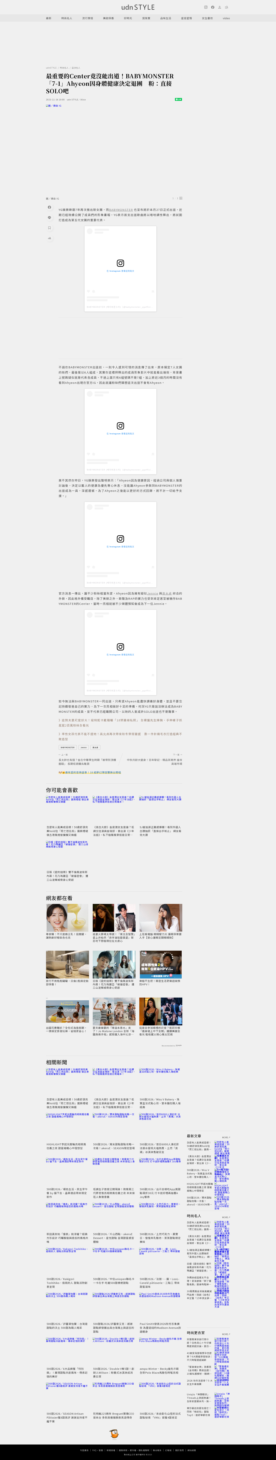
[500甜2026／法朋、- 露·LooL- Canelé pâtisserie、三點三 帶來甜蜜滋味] (160, 1262)
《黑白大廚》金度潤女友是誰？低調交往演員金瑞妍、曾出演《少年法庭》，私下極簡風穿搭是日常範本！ (113, 833)
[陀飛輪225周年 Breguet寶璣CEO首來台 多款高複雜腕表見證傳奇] (114, 1396)
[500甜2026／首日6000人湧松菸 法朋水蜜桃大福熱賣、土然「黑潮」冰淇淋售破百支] (160, 1127)
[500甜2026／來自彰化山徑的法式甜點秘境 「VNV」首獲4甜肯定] (160, 1396)
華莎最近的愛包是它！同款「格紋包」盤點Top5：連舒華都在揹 (199, 1411)
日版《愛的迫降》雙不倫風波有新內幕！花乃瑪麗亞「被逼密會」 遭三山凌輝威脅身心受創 (67, 876)
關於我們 (179, 1450)
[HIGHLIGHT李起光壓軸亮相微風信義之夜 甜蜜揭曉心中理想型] (67, 1127)
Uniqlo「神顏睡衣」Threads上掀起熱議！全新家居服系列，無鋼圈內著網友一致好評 (199, 1399)
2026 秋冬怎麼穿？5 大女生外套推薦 (200, 1382)
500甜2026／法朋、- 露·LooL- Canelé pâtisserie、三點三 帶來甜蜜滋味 (160, 1282)
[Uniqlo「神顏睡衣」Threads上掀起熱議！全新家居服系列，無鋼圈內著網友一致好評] (222, 1398)
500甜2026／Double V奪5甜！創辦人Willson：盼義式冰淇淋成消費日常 (113, 1372)
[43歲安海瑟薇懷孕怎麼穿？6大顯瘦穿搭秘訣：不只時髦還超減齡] (222, 1356)
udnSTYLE (51, 68)
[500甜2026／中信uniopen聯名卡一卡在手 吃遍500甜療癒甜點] (114, 1262)
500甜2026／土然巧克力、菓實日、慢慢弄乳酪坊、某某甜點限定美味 (160, 1238)
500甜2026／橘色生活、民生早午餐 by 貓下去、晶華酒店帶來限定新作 (67, 1193)
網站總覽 (191, 1450)
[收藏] (49, 227)
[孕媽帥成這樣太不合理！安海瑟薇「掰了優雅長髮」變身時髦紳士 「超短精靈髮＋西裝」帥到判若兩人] (222, 1281)
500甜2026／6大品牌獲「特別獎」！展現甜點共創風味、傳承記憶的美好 (67, 1372)
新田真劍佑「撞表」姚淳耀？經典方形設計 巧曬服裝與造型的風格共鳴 (67, 1238)
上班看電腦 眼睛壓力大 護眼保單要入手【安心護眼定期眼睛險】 (160, 935)
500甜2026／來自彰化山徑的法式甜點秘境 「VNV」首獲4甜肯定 (160, 1415)
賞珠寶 (146, 18)
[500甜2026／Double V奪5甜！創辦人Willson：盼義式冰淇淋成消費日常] (114, 1352)
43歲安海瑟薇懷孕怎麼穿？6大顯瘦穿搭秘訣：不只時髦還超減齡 (200, 1356)
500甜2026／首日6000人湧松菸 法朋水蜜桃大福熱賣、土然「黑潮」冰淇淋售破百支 (159, 1148)
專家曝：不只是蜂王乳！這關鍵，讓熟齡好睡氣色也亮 (66, 935)
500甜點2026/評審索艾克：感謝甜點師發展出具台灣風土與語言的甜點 (113, 1327)
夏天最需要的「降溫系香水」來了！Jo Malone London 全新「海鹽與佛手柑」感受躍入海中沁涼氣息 (113, 1031)
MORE (225, 1137)
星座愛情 (186, 18)
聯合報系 (157, 1450)
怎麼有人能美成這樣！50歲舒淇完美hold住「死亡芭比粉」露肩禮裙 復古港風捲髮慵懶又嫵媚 (67, 831)
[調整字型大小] (49, 238)
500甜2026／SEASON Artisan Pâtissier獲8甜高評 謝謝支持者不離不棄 (67, 1417)
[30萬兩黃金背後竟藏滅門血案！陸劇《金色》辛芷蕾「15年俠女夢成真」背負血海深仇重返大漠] (222, 1294)
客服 (101, 1450)
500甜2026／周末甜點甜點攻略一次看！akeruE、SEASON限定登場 (114, 1146)
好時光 (128, 18)
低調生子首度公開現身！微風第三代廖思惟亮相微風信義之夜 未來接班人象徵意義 (114, 1193)
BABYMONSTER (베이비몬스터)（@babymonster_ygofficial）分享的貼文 (127, 307)
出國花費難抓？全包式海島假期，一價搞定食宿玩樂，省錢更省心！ (66, 1029)
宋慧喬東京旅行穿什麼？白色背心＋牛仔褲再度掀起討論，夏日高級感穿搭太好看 (199, 1344)
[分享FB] (49, 207)
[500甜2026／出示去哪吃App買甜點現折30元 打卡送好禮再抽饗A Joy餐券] (160, 1172)
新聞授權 (111, 1450)
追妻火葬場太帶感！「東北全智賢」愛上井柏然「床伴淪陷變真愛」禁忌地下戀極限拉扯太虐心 (114, 937)
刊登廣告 (84, 1450)
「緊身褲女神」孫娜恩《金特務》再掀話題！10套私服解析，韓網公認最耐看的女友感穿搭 (199, 1372)
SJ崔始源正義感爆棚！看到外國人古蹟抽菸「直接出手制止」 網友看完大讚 (160, 831)
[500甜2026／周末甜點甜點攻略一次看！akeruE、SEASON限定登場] (114, 1127)
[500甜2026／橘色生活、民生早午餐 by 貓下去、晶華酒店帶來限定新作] (67, 1172)
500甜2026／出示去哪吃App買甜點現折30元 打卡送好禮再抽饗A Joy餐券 (160, 1193)
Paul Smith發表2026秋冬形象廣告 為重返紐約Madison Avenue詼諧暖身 (160, 1327)
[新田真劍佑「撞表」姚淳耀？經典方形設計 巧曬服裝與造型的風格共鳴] (67, 1217)
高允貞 (95, 747)
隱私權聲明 (144, 1450)
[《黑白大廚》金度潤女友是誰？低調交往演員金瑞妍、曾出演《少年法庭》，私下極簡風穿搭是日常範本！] (114, 810)
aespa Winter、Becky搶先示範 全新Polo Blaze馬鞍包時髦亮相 (159, 1370)
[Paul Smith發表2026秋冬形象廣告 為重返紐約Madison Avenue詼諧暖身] (160, 1307)
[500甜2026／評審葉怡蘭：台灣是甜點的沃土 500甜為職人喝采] (67, 1307)
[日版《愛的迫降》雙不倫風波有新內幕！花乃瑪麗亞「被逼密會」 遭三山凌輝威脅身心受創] (67, 855)
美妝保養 (108, 18)
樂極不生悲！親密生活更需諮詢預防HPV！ (159, 982)
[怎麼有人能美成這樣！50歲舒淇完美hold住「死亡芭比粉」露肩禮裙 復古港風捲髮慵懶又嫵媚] (67, 810)
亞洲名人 (76, 68)
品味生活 (165, 18)
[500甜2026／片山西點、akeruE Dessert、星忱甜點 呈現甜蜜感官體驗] (114, 1217)
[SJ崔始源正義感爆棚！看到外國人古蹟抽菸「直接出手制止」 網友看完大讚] (160, 810)
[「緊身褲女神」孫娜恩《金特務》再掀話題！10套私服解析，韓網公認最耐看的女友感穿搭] (222, 1370)
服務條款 (123, 1450)
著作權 (133, 1450)
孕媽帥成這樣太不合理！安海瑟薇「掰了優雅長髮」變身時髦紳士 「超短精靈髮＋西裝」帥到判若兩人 (199, 1284)
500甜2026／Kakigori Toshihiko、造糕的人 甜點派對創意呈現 (67, 1282)
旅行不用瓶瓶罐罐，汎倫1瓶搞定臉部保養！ (67, 982)
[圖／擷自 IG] (114, 149)
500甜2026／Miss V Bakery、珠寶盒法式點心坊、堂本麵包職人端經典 (160, 1103)
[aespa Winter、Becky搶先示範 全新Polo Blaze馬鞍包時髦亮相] (160, 1352)
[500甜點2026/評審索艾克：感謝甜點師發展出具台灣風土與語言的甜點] (114, 1307)
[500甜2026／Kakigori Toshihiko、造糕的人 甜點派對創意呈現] (67, 1262)
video (226, 18)
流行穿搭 (87, 18)
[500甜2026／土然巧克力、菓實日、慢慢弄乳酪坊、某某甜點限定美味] (160, 1217)
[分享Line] (49, 217)
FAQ (94, 1450)
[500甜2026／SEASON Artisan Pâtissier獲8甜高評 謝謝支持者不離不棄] (67, 1396)
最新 (48, 18)
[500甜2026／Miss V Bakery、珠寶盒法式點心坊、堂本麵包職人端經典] (160, 1082)
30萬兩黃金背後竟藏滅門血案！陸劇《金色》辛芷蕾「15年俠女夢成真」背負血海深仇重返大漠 (199, 1298)
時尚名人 (66, 18)
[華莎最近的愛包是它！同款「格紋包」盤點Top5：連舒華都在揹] (222, 1411)
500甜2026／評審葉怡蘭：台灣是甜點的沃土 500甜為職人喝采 (67, 1325)
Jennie (84, 747)
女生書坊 (207, 18)
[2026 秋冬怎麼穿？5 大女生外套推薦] (222, 1384)
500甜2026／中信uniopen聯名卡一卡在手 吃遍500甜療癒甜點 (113, 1281)
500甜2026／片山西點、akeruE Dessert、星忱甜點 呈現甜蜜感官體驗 (113, 1238)
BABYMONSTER (68, 747)
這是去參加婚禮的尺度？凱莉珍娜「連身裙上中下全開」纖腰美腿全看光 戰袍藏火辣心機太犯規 (159, 1031)
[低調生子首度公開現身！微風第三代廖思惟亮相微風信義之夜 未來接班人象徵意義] (114, 1172)
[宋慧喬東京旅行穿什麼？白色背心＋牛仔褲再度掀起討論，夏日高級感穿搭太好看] (222, 1343)
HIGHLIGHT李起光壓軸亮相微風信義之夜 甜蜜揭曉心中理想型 (66, 1146)
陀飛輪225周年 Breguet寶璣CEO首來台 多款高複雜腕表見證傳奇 (113, 1415)
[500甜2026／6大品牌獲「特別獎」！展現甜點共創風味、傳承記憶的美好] (67, 1352)
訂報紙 (168, 1450)
